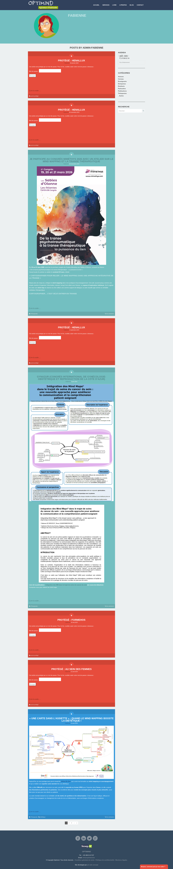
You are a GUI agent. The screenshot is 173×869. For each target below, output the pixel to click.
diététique (42, 817)
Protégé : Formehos (71, 619)
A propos (123, 5)
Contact (140, 5)
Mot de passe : (34, 71)
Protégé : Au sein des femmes (71, 669)
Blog (132, 5)
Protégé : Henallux (71, 60)
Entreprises (122, 84)
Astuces (121, 76)
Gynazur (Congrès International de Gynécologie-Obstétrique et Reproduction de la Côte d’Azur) (71, 377)
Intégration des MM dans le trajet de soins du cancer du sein (66, 585)
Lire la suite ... (35, 91)
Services (105, 5)
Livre (114, 5)
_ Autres (121, 96)
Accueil (96, 5)
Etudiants (121, 86)
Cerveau (121, 79)
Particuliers (122, 88)
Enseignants (122, 81)
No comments (110, 313)
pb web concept (92, 865)
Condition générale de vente (84, 860)
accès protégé (34, 96)
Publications (122, 91)
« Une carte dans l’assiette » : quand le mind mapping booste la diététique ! (71, 719)
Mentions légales (121, 860)
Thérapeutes (34, 313)
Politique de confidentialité (105, 860)
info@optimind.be (88, 857)
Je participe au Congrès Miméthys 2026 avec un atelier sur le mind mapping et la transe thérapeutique (71, 160)
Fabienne (67, 63)
